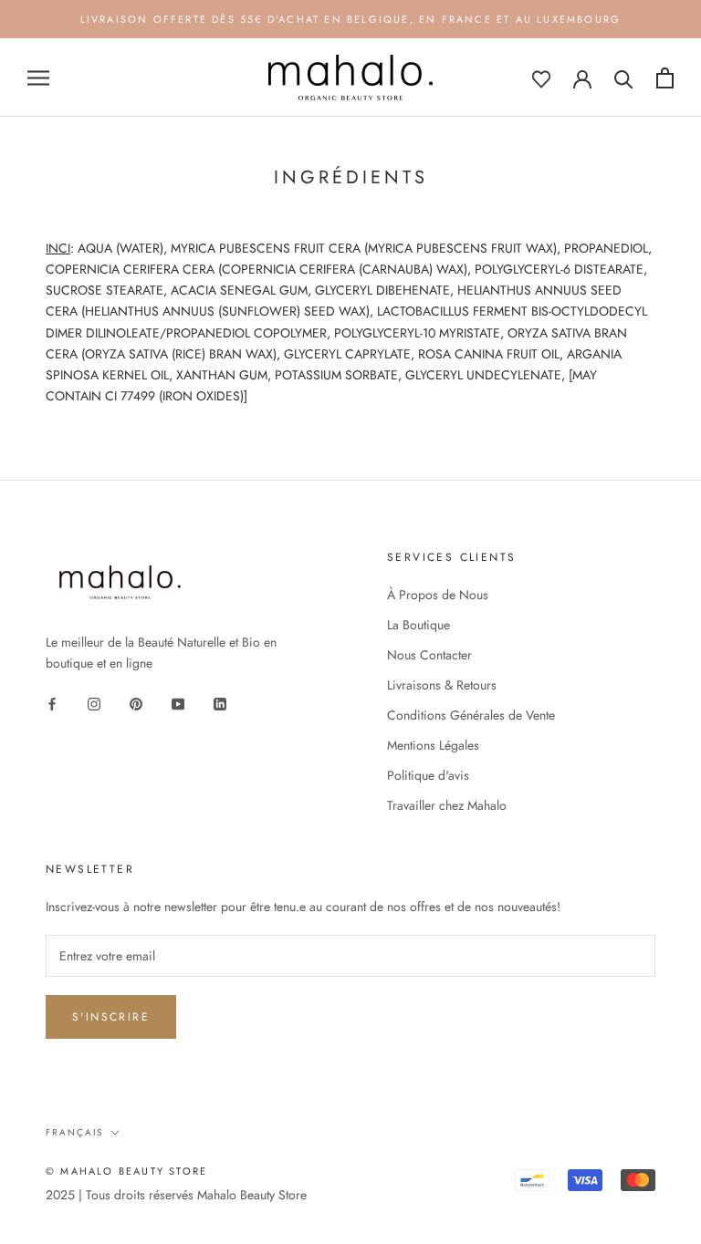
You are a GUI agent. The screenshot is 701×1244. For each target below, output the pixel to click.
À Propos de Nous (437, 595)
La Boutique (418, 625)
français (74, 1132)
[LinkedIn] (220, 702)
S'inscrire (111, 1017)
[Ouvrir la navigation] (38, 78)
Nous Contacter (429, 655)
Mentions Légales (433, 745)
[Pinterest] (136, 702)
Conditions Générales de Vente (471, 715)
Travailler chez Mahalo (447, 805)
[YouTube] (178, 702)
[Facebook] (52, 702)
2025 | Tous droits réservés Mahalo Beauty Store (176, 1195)
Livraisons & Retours (442, 685)
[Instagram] (94, 702)
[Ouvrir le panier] (665, 77)
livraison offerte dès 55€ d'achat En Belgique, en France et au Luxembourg (351, 19)
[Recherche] (623, 78)
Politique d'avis (428, 775)
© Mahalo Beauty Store (126, 1171)
